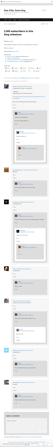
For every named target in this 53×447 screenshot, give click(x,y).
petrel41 (27, 78)
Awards (14, 19)
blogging (23, 78)
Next (47, 23)
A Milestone (9, 58)
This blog (15, 78)
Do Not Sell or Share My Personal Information (36, 442)
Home (5, 19)
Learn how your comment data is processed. (32, 437)
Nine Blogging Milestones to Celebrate (15, 61)
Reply (14, 107)
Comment (42, 430)
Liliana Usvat (15, 51)
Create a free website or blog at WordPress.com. (17, 442)
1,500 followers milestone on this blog (15, 59)
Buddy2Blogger (16, 382)
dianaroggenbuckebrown (18, 170)
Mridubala (15, 86)
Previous (43, 23)
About (10, 19)
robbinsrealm (15, 350)
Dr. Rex (14, 301)
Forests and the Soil (11, 56)
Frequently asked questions (24, 19)
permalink (37, 78)
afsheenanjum (15, 202)
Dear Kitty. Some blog (14, 10)
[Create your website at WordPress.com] (26, 1)
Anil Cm (14, 268)
